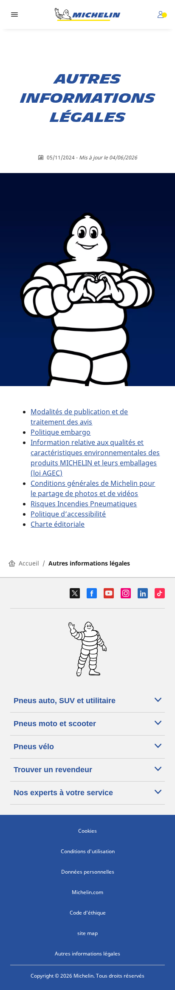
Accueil (29, 563)
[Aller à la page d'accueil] (87, 14)
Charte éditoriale (58, 524)
